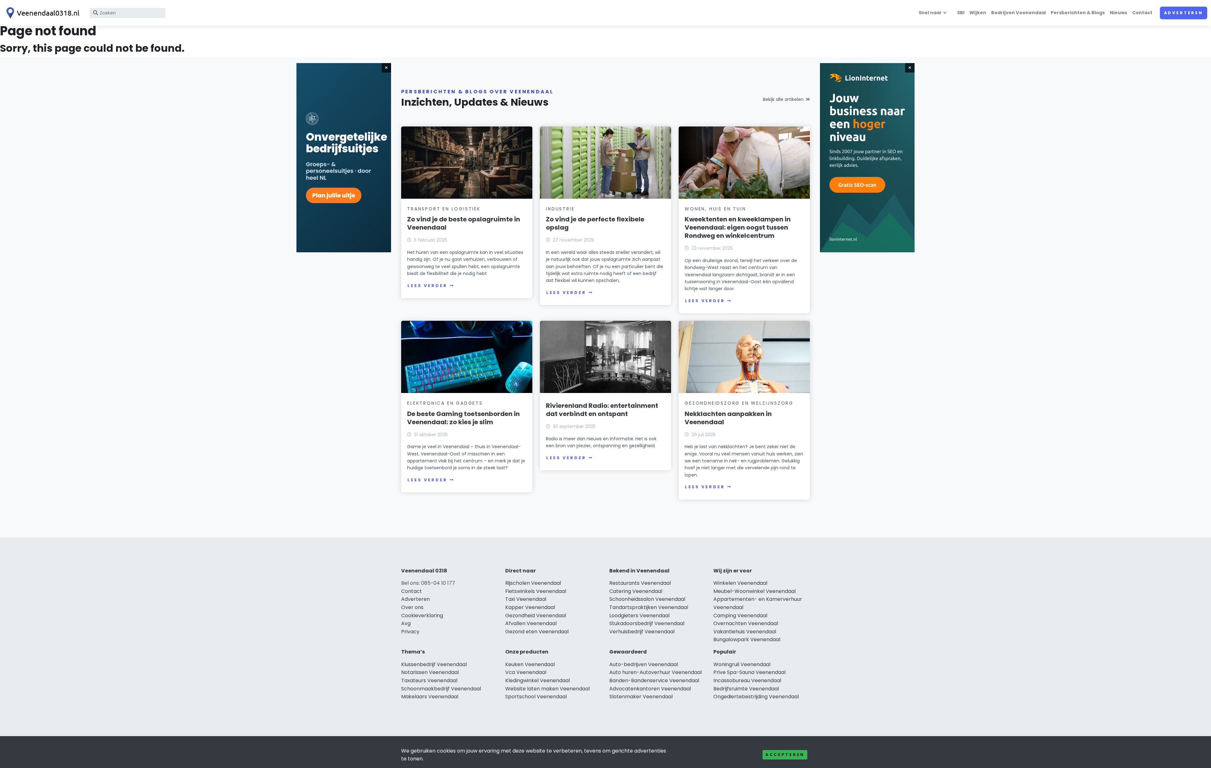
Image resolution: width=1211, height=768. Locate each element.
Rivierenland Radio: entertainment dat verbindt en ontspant (602, 409)
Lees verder (427, 285)
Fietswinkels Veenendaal (535, 591)
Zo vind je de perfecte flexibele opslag (595, 223)
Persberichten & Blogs (1078, 12)
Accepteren (784, 754)
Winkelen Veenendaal (740, 583)
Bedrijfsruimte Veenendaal (746, 688)
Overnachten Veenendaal (745, 623)
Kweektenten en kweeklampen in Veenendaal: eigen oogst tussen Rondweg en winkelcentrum (738, 227)
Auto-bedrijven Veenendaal (643, 664)
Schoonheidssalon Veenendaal (647, 599)
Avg (406, 623)
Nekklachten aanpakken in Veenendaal (728, 417)
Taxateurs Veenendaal (429, 680)
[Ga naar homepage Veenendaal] (41, 13)
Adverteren (1183, 12)
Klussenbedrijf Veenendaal (434, 664)
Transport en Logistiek (444, 209)
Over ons (412, 607)
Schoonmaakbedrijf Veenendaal (441, 688)
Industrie (560, 209)
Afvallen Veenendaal (531, 623)
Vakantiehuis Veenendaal (744, 631)
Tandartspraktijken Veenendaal (648, 607)
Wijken (977, 12)
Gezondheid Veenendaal (535, 615)
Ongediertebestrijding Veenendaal (756, 696)
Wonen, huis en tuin (715, 209)
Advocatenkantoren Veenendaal (650, 688)
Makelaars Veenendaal (429, 696)
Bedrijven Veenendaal (1018, 12)
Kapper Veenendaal (530, 607)
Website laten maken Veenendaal (547, 688)
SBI (960, 12)
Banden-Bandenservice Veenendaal (654, 680)
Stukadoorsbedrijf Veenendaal (646, 623)
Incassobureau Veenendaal (747, 680)
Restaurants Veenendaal (640, 583)
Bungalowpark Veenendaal (746, 639)
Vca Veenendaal (525, 672)
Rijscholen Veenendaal (533, 583)
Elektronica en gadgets (445, 403)
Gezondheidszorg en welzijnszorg (739, 403)
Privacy (410, 631)
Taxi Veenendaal (525, 599)
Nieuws (1118, 12)
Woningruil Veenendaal (741, 664)
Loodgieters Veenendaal (639, 615)
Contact (1142, 12)
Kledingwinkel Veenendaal (537, 680)
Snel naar (930, 12)
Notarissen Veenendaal (430, 672)
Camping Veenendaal (740, 615)
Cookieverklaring (422, 615)
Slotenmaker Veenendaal (641, 696)
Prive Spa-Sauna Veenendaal (749, 672)
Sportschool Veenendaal (536, 696)
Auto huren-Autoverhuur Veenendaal (655, 672)
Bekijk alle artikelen (783, 99)
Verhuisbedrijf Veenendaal (642, 631)
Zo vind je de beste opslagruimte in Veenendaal (463, 223)
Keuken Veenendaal (530, 664)
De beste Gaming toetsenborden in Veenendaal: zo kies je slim (463, 417)
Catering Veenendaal (635, 591)
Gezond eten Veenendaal (537, 631)
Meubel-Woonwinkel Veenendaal (754, 591)
